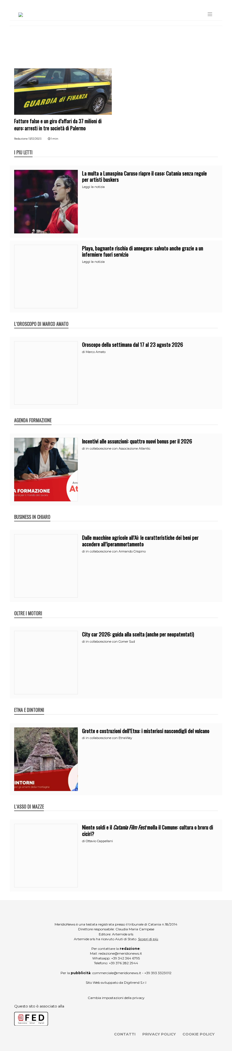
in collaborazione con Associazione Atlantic (118, 448)
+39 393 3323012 (157, 973)
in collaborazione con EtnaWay (109, 738)
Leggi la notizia (93, 187)
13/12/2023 (35, 138)
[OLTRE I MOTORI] (28, 607)
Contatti (125, 1034)
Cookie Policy (198, 1034)
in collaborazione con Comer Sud (110, 641)
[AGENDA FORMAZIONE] (32, 414)
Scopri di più (148, 939)
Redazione (21, 138)
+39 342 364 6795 (125, 958)
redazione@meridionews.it (120, 953)
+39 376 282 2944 (123, 963)
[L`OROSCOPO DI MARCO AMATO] (41, 318)
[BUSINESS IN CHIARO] (32, 511)
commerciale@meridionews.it (116, 973)
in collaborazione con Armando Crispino (116, 551)
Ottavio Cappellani (99, 841)
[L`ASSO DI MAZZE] (29, 800)
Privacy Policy (159, 1034)
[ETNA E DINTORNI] (29, 704)
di (84, 352)
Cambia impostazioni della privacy (116, 998)
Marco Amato (96, 352)
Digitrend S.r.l (135, 982)
